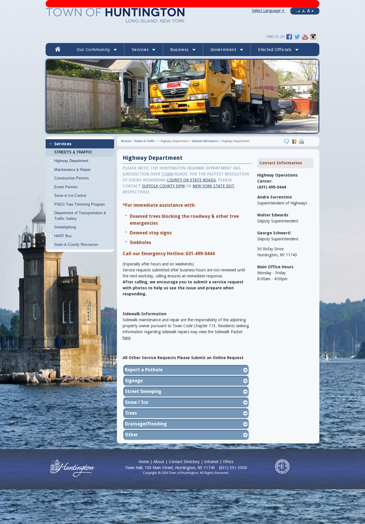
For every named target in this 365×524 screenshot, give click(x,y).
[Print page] (302, 141)
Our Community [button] (93, 49)
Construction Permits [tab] (71, 178)
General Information (205, 141)
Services (63, 143)
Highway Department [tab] (71, 161)
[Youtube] (305, 36)
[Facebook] (289, 36)
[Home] (116, 15)
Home (144, 461)
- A (298, 11)
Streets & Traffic (73, 152)
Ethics (228, 461)
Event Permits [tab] (66, 187)
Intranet (211, 461)
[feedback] (287, 141)
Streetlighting (65, 227)
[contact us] (295, 141)
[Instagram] (313, 36)
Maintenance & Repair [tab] (72, 169)
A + (310, 11)
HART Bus (63, 236)
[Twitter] (297, 36)
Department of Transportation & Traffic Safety (80, 216)
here (126, 337)
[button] (278, 49)
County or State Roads (191, 180)
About (158, 461)
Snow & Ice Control (70, 195)
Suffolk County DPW (163, 186)
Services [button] (140, 49)
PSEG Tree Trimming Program (79, 204)
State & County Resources (76, 244)
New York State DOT (213, 186)
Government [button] (223, 49)
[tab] (84, 195)
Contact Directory (184, 461)
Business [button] (179, 49)
